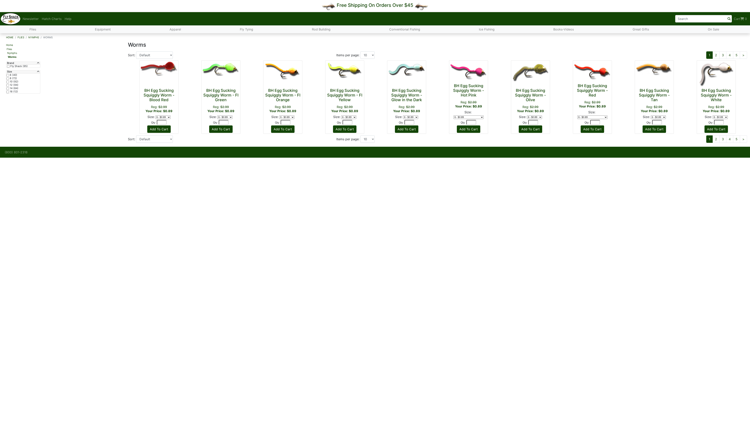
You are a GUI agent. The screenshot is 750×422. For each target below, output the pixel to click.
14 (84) (13, 88)
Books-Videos (563, 29)
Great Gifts (641, 29)
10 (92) (13, 81)
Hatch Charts (52, 19)
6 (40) (13, 75)
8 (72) (13, 78)
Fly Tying (246, 29)
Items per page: (348, 55)
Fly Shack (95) (19, 66)
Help (68, 19)
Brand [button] (10, 63)
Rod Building (321, 29)
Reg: (159, 100)
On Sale (713, 29)
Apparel (175, 29)
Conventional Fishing (404, 29)
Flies (32, 29)
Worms (12, 56)
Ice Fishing (487, 29)
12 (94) (13, 85)
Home (9, 37)
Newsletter (31, 19)
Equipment (103, 29)
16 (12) (13, 91)
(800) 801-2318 (16, 152)
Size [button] (9, 71)
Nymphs (33, 37)
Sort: (132, 55)
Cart (740, 19)
